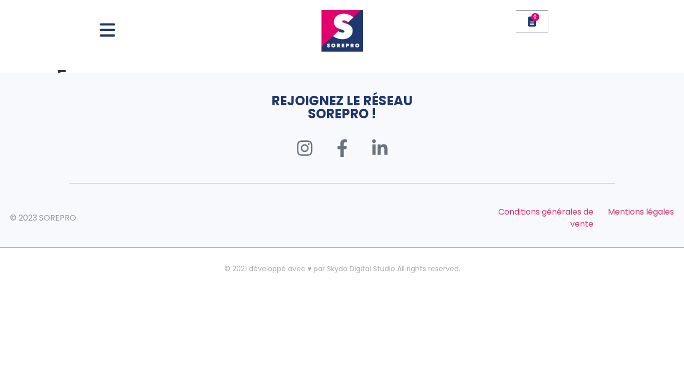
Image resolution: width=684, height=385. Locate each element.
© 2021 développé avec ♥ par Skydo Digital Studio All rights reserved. (342, 269)
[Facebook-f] (342, 147)
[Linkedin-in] (379, 147)
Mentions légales (641, 212)
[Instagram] (304, 147)
